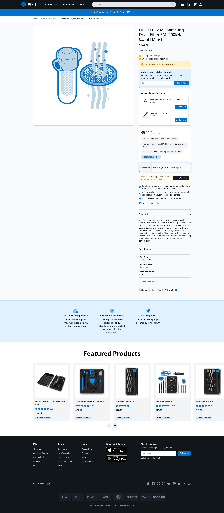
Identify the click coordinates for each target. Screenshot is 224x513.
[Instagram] (163, 483)
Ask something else (151, 157)
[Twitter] (158, 483)
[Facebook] (153, 483)
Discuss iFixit (38, 457)
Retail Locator (63, 457)
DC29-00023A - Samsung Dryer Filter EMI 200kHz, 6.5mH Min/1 (75, 19)
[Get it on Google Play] (116, 458)
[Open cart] (195, 4)
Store (35, 19)
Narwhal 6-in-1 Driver (159, 113)
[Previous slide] (109, 425)
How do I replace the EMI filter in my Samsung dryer (163, 145)
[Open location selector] (188, 4)
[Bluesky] (179, 483)
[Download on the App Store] (116, 450)
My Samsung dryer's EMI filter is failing (160, 138)
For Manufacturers (66, 461)
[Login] (201, 4)
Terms (84, 457)
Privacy (85, 453)
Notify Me (181, 83)
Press (60, 465)
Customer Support (41, 453)
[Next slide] (115, 425)
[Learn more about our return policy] (158, 203)
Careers (36, 461)
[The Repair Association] (189, 483)
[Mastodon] (174, 483)
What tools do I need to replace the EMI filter (162, 151)
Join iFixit (181, 178)
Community (63, 449)
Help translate (39, 483)
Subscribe (184, 453)
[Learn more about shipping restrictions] (159, 56)
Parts (43, 19)
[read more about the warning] (176, 290)
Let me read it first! (151, 458)
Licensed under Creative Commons (119, 505)
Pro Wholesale (64, 453)
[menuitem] (51, 4)
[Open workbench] (182, 4)
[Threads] (184, 483)
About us (37, 449)
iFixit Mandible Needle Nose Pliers (165, 100)
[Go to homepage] (30, 4)
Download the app (115, 444)
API (34, 465)
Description (144, 214)
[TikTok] (148, 483)
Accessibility (87, 449)
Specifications (146, 249)
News (60, 469)
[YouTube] (168, 483)
